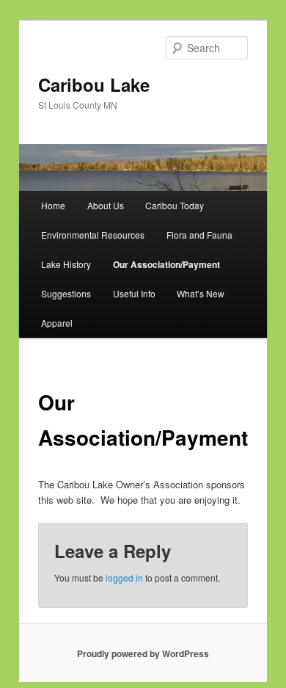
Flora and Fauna (199, 234)
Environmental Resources (92, 234)
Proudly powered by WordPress (143, 653)
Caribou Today (174, 205)
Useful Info (134, 293)
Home (53, 205)
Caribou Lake (94, 84)
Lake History (66, 264)
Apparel (57, 322)
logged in (124, 577)
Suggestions (66, 293)
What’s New (200, 293)
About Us (105, 205)
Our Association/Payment (166, 264)
